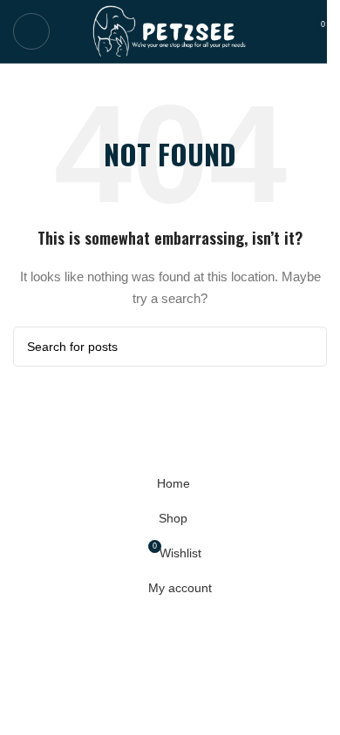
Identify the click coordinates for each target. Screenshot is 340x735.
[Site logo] (170, 30)
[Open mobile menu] (31, 31)
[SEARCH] (307, 347)
